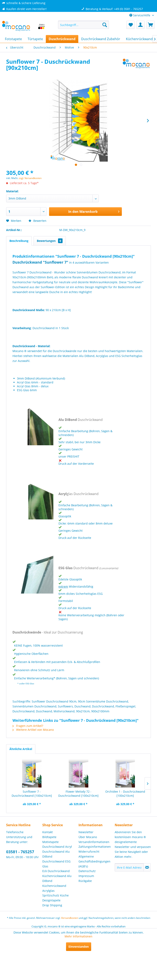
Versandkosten (69, 918)
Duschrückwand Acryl (57, 847)
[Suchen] (104, 25)
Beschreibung (18, 241)
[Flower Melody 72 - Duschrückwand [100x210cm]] (78, 773)
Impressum (86, 876)
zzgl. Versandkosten (30, 178)
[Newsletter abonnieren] (147, 867)
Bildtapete (49, 837)
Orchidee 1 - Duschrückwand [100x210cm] (125, 794)
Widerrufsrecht (88, 851)
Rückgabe (85, 881)
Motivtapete (50, 842)
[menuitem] (83, 25)
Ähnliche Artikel (20, 749)
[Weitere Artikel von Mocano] (136, 65)
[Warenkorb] (150, 25)
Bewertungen (49, 241)
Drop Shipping (52, 905)
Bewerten (39, 221)
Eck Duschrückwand (56, 871)
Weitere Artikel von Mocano (34, 730)
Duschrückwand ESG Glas (56, 863)
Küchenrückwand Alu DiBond (57, 878)
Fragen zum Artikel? (29, 726)
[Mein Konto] (140, 25)
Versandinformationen (93, 842)
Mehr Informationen (78, 936)
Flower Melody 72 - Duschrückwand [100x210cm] (78, 794)
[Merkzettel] (130, 25)
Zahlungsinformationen (94, 847)
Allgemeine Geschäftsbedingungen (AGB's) (94, 861)
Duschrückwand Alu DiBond (56, 854)
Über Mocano (87, 837)
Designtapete (51, 900)
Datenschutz (87, 871)
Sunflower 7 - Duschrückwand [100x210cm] (32, 794)
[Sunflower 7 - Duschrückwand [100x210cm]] (31, 773)
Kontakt (47, 832)
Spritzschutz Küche (55, 895)
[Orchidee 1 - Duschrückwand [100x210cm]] (125, 773)
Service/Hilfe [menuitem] (141, 15)
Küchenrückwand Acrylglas (54, 888)
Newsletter (85, 832)
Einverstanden (78, 946)
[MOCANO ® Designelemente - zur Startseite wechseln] (23, 27)
